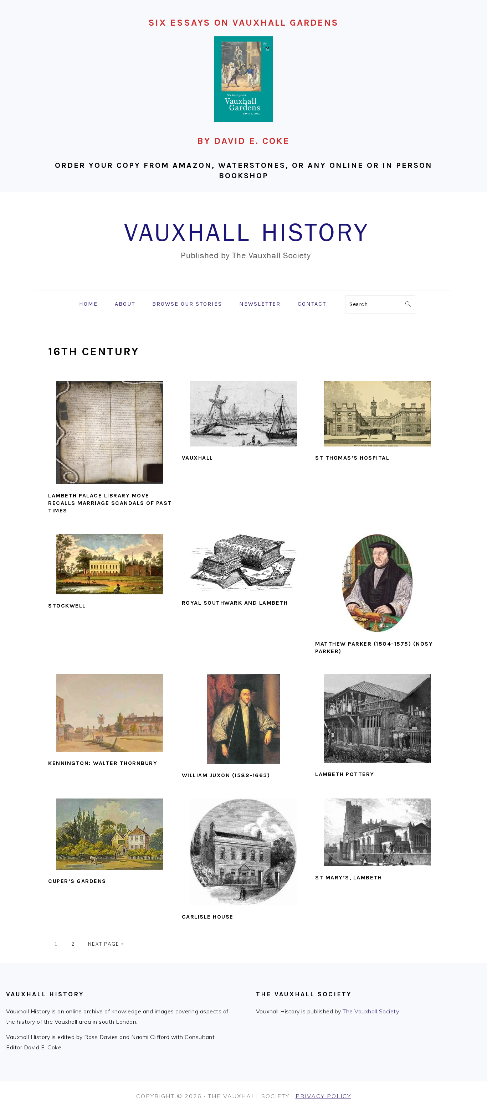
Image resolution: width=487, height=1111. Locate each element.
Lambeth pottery (344, 774)
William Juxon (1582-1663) (226, 775)
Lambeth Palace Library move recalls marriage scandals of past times (110, 503)
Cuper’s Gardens (77, 881)
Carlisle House (208, 916)
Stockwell (67, 605)
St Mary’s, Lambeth (348, 877)
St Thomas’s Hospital (352, 457)
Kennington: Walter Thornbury (102, 763)
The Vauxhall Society (371, 1011)
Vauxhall (197, 457)
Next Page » (106, 944)
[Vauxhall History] (243, 284)
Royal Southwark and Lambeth (235, 602)
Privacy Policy (323, 1096)
